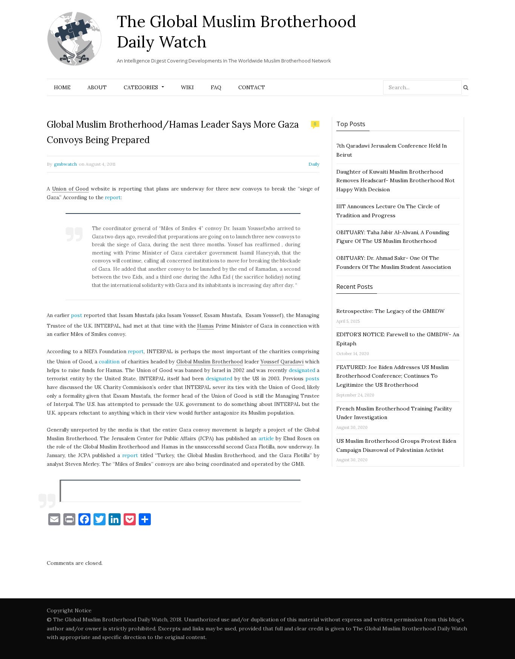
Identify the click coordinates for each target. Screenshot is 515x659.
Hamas (205, 326)
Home (62, 87)
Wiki (187, 87)
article (266, 438)
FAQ (216, 87)
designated (302, 370)
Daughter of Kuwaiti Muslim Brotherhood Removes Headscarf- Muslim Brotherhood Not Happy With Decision (395, 180)
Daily (313, 164)
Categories (141, 87)
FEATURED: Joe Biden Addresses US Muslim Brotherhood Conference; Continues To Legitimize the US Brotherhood (392, 376)
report (113, 197)
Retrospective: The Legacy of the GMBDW (390, 311)
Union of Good (70, 189)
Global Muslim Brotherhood (209, 361)
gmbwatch (65, 164)
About (97, 87)
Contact (251, 87)
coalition (109, 361)
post (76, 315)
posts (312, 378)
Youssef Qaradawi (282, 361)
